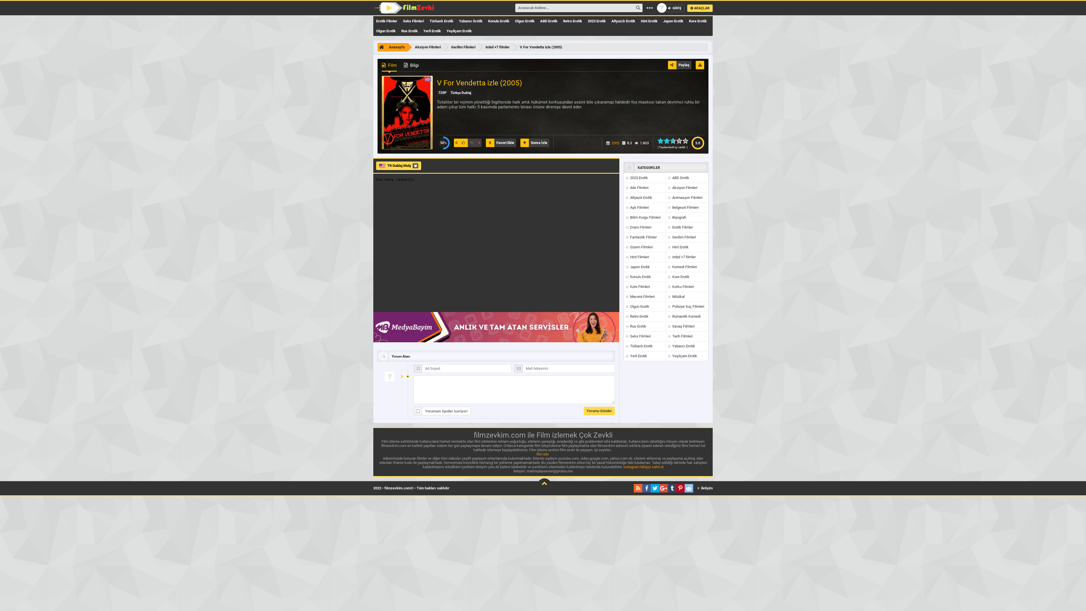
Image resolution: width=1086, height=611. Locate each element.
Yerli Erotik (432, 31)
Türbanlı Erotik (441, 21)
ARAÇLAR (701, 8)
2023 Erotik (597, 21)
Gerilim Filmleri (683, 237)
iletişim (706, 488)
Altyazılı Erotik (623, 21)
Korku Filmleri (682, 287)
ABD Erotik (548, 21)
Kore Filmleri (639, 287)
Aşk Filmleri (639, 207)
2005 (615, 143)
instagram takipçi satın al (643, 467)
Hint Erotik (649, 21)
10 (687, 141)
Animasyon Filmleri (687, 197)
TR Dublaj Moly (399, 165)
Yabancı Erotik (470, 21)
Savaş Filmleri (683, 326)
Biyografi (678, 217)
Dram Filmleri (640, 227)
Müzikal (678, 296)
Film (392, 65)
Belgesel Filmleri (685, 207)
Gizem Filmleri (641, 247)
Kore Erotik (698, 21)
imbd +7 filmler (683, 257)
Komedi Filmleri (684, 267)
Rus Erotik (409, 31)
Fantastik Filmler (643, 237)
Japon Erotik (673, 21)
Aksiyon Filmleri (684, 188)
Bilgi (414, 65)
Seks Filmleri (413, 21)
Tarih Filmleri (682, 336)
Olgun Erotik (525, 21)
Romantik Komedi (686, 316)
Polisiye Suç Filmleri (687, 306)
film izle (542, 454)
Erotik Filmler (386, 21)
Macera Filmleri (642, 296)
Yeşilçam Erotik (459, 31)
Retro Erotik (572, 21)
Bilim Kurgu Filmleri (645, 217)
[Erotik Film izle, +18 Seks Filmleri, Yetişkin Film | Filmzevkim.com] (405, 8)
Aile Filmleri (638, 188)
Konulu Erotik (498, 21)
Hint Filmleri (639, 257)
